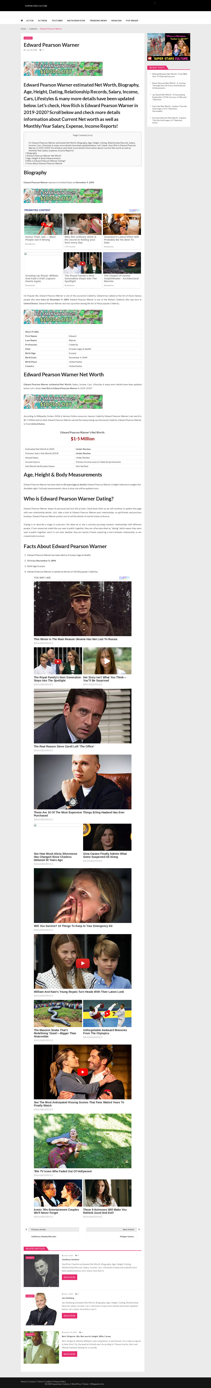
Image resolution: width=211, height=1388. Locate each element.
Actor (29, 20)
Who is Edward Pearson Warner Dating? (45, 160)
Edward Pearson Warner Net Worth (43, 155)
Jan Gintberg (68, 1298)
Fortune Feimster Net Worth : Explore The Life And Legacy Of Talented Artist (169, 120)
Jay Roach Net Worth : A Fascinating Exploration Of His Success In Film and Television (169, 97)
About (24, 1381)
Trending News (98, 20)
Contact (32, 1381)
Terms (40, 1381)
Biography (31, 153)
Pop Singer (132, 20)
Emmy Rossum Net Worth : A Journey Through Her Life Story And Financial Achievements (169, 85)
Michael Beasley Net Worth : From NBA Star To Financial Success (169, 75)
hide (90, 135)
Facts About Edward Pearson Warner (43, 163)
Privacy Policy (59, 1381)
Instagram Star (76, 20)
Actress (42, 20)
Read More (69, 1277)
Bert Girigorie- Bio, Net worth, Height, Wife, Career (86, 1336)
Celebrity (28, 38)
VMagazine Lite (97, 1384)
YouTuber (57, 20)
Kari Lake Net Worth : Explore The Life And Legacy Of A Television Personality (169, 108)
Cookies (48, 1381)
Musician (116, 20)
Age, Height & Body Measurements (43, 158)
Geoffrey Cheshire (70, 1259)
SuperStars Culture (36, 6)
